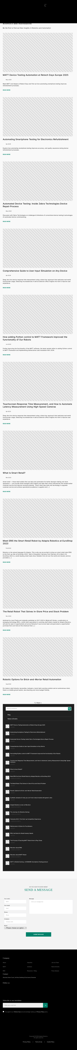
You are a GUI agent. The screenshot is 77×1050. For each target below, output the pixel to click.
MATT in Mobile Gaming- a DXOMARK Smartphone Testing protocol (29, 862)
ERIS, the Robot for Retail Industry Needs (21, 833)
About (4, 962)
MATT (4, 966)
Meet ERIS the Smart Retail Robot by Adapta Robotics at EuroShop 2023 (37, 542)
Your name (7, 898)
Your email (7, 905)
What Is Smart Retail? (15, 473)
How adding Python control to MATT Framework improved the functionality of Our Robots (35, 338)
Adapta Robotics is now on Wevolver (20, 805)
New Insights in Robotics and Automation (35, 28)
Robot (5, 925)
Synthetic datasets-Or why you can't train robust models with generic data (31, 797)
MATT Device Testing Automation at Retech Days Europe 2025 (35, 75)
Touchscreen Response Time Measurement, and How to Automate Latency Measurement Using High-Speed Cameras (37, 405)
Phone (6, 912)
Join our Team (55, 962)
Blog (9, 715)
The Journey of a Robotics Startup (19, 812)
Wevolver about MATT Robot (18, 854)
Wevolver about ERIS (16, 847)
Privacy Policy (40, 1012)
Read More (6, 90)
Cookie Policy (50, 1041)
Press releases (55, 971)
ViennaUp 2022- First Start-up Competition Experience (25, 819)
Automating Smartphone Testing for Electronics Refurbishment (35, 139)
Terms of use (17, 1012)
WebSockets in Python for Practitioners (21, 826)
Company (6, 919)
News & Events (12, 719)
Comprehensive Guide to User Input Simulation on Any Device (35, 271)
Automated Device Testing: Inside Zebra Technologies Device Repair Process (35, 205)
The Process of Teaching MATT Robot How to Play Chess (26, 840)
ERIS (4, 971)
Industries (29, 962)
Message (31, 898)
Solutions (29, 966)
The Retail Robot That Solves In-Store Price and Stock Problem (36, 611)
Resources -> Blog (32, 971)
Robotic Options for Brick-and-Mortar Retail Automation (32, 679)
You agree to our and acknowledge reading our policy (26, 1012)
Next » (39, 703)
